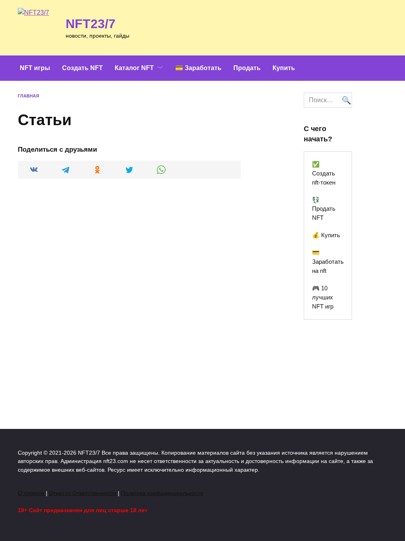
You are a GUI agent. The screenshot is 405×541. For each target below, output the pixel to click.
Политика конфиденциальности (162, 493)
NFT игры (35, 68)
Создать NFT (82, 68)
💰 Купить (326, 235)
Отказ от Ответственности (82, 493)
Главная (28, 95)
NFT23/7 (90, 24)
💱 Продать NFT (323, 208)
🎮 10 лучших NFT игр (322, 297)
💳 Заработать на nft (328, 261)
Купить (284, 68)
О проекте (31, 493)
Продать (247, 68)
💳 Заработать (198, 68)
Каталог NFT (134, 68)
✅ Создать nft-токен (323, 173)
